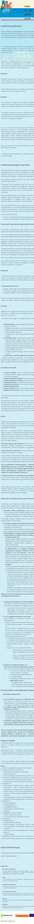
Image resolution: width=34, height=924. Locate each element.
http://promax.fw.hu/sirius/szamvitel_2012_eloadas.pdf (17, 853)
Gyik (30, 10)
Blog (26, 10)
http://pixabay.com (11, 856)
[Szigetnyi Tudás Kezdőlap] (6, 14)
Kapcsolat (28, 19)
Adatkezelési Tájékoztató (7, 921)
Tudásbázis (28, 14)
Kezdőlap (27, 6)
